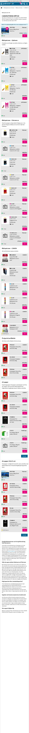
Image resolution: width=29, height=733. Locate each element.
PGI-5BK (13, 268)
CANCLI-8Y (13, 188)
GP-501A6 (12, 483)
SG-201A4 (12, 357)
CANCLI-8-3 (14, 232)
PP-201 (11, 508)
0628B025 (13, 255)
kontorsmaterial (11, 551)
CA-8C (12, 145)
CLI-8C (12, 284)
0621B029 (13, 325)
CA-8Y (12, 174)
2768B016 (12, 417)
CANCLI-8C (14, 159)
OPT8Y (12, 85)
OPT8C (12, 67)
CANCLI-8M (14, 217)
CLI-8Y (12, 297)
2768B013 (12, 520)
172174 (11, 442)
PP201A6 (12, 369)
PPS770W (12, 27)
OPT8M (13, 102)
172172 (11, 430)
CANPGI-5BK (14, 130)
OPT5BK (13, 48)
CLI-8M (13, 311)
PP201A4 (12, 344)
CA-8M (12, 203)
